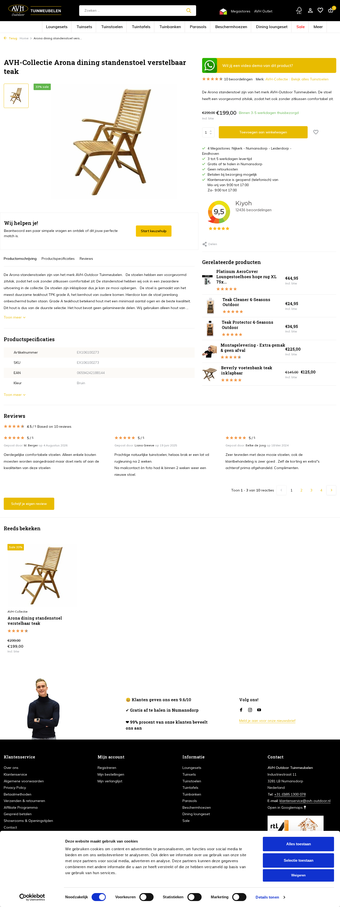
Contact (10, 827)
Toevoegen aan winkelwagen (263, 132)
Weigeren (298, 875)
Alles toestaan (298, 844)
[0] (329, 10)
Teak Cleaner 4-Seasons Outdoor (246, 302)
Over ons (11, 767)
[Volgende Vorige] (331, 490)
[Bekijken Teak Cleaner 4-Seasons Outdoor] (210, 305)
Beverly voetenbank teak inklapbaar (246, 370)
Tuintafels (153, 27)
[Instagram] (250, 710)
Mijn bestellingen (111, 774)
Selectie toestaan (298, 860)
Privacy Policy (15, 787)
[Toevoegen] (69, 647)
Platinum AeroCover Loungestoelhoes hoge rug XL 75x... (246, 276)
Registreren (107, 767)
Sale (265, 27)
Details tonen (267, 897)
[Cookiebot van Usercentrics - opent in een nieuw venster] (32, 897)
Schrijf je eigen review (29, 503)
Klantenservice (15, 774)
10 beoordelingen (238, 79)
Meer (279, 27)
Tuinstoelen (132, 27)
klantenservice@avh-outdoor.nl (305, 801)
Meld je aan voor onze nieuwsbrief (267, 720)
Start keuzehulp (154, 231)
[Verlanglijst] (320, 10)
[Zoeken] (188, 10)
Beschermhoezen (217, 27)
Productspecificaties (58, 258)
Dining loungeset (244, 27)
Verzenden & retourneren (24, 801)
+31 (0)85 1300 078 (290, 794)
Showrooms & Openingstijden (28, 820)
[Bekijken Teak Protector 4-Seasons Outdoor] (210, 328)
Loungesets (93, 27)
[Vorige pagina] (281, 490)
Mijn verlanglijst (110, 781)
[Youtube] (259, 710)
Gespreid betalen (18, 814)
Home (24, 38)
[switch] (146, 897)
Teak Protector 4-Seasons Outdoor (247, 325)
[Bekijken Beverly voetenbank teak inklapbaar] (209, 374)
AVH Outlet (263, 11)
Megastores (240, 11)
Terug (12, 38)
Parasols (194, 27)
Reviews (86, 258)
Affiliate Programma (21, 807)
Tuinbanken (173, 27)
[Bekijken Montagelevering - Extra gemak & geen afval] (209, 351)
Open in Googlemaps (286, 807)
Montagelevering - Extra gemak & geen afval (253, 347)
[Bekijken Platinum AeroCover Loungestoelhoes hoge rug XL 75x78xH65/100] (207, 280)
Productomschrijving (20, 258)
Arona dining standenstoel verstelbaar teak (34, 621)
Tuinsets (113, 27)
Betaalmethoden (17, 794)
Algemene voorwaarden (24, 781)
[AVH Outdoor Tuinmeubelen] (35, 10)
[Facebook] (241, 710)
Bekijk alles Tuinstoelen (310, 79)
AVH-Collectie (276, 79)
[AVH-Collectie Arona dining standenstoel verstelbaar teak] (42, 575)
